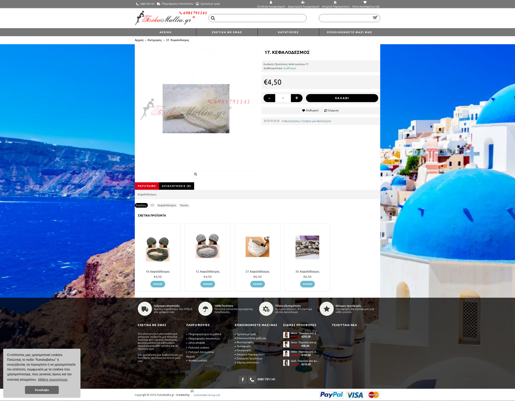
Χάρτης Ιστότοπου (248, 362)
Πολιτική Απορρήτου (201, 352)
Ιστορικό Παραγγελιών (251, 354)
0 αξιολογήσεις (291, 121)
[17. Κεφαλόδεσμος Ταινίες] (196, 109)
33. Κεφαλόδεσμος (307, 271)
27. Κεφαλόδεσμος (258, 271)
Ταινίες (184, 205)
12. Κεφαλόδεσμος (208, 271)
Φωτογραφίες (245, 342)
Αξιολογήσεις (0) (176, 186)
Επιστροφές (244, 350)
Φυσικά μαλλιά (197, 360)
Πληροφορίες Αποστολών (204, 338)
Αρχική (190, 356)
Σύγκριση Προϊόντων (250, 358)
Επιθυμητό (312, 110)
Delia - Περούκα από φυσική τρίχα (305, 351)
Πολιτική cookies (198, 347)
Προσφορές (244, 346)
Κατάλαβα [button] (42, 390)
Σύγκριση (333, 110)
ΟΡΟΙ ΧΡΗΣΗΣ (196, 343)
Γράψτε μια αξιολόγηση (316, 121)
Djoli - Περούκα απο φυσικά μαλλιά (305, 361)
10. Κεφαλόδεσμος (158, 271)
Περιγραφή (147, 186)
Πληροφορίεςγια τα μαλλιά (204, 334)
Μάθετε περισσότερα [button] (52, 379)
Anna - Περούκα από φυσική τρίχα (305, 342)
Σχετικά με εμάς (246, 334)
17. (152, 205)
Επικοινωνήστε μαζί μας (251, 338)
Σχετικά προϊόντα (152, 215)
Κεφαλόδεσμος (167, 205)
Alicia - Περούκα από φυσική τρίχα (305, 333)
